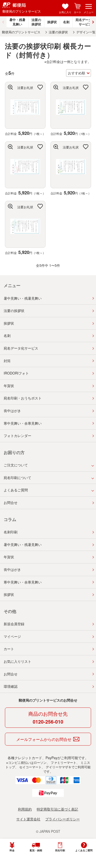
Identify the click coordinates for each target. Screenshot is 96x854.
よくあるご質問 (16, 489)
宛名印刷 (60, 850)
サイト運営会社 (28, 818)
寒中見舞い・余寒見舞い (23, 423)
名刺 (66, 22)
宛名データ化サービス (21, 348)
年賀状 (9, 385)
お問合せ (10, 502)
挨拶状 (52, 22)
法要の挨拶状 (36, 21)
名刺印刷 (10, 531)
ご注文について (16, 464)
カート (77, 12)
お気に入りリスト (17, 661)
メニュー (89, 12)
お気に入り (65, 12)
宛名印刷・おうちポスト (23, 398)
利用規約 (25, 809)
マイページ (12, 636)
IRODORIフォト (16, 373)
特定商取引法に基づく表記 (57, 809)
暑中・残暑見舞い (17, 21)
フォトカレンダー (17, 435)
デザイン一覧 (86, 32)
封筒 (7, 360)
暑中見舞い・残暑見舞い (23, 298)
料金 (12, 850)
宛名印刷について (17, 477)
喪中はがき (12, 410)
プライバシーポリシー (62, 818)
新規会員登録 (14, 623)
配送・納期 (36, 850)
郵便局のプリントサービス (21, 32)
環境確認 (10, 686)
